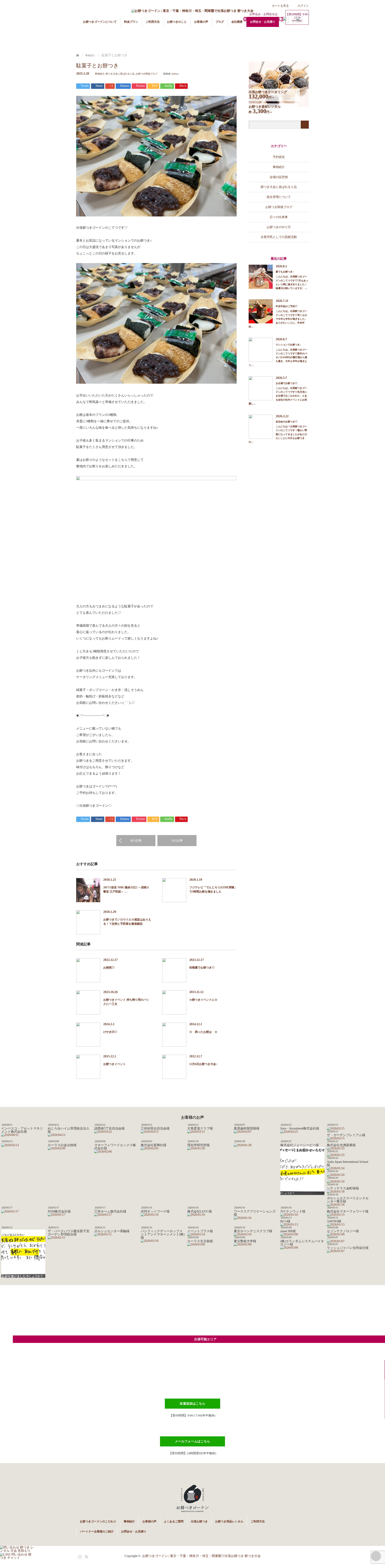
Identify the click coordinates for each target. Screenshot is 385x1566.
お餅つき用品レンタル (229, 1521)
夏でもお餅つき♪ (285, 271)
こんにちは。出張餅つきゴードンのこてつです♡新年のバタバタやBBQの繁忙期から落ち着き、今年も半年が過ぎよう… (278, 357)
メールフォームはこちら (192, 1441)
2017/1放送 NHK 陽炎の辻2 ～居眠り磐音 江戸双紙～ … (126, 889)
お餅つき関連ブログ (146, 73)
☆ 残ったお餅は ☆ (203, 1031)
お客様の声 (201, 21)
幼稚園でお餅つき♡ (202, 967)
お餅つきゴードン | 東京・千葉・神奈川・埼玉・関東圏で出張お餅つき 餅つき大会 (201, 1556)
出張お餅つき (199, 1521)
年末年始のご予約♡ (286, 306)
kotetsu (175, 73)
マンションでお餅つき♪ (288, 344)
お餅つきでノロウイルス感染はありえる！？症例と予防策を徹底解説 (127, 921)
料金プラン (131, 21)
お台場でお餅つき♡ (286, 383)
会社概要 (237, 21)
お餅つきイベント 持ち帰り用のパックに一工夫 (126, 1001)
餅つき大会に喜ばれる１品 (120, 73)
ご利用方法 (153, 21)
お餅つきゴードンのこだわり (98, 1521)
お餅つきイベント (114, 1064)
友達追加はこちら (192, 1403)
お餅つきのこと (177, 21)
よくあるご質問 (173, 1521)
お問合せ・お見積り (262, 21)
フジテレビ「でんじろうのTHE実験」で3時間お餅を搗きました (213, 889)
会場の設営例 (279, 177)
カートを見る (280, 5)
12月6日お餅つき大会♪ (203, 1064)
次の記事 (177, 840)
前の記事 (136, 840)
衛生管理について (279, 197)
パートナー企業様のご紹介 (97, 1531)
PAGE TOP (376, 1556)
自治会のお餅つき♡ (286, 421)
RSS (86, 1556)
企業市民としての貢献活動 (279, 237)
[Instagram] (79, 1556)
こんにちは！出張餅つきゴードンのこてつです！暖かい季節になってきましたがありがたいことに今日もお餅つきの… (278, 434)
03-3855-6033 (199, 1376)
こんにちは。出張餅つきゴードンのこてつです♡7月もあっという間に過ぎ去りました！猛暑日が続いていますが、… (292, 282)
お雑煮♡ (108, 967)
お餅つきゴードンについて (100, 21)
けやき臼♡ (110, 1031)
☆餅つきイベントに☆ (203, 999)
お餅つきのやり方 (279, 227)
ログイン (303, 5)
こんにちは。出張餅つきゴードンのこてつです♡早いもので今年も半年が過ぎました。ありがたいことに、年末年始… (278, 319)
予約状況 (279, 157)
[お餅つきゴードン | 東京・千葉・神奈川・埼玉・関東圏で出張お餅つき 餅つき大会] (192, 10)
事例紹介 (99, 73)
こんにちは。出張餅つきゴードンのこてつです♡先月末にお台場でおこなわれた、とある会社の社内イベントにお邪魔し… (278, 396)
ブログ (220, 21)
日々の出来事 (279, 217)
